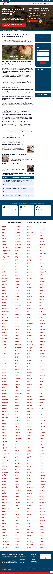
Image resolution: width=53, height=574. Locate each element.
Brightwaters (5, 348)
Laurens (16, 512)
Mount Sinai (29, 342)
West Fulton (42, 483)
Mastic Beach (29, 269)
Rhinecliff (29, 548)
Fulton (16, 311)
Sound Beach (42, 329)
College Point (5, 460)
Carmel (4, 381)
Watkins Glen (42, 465)
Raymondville (29, 530)
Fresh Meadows (18, 309)
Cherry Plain (5, 415)
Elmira (16, 260)
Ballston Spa (5, 280)
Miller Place (29, 308)
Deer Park (4, 514)
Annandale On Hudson (7, 250)
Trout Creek (42, 396)
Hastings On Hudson (18, 393)
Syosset (41, 381)
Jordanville (17, 472)
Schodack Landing (43, 283)
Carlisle (4, 380)
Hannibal (16, 381)
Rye (40, 260)
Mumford (29, 350)
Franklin (16, 302)
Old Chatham (29, 424)
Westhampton (42, 511)
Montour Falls (29, 327)
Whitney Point (42, 520)
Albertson (4, 230)
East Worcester (18, 247)
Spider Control (22, 559)
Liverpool (16, 530)
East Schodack (18, 241)
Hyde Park (17, 441)
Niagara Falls (29, 386)
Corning (4, 484)
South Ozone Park (43, 339)
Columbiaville (5, 465)
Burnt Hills (4, 363)
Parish (28, 453)
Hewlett (16, 406)
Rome (41, 242)
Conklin (4, 468)
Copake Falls (5, 477)
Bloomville (5, 321)
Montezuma (29, 326)
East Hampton (5, 545)
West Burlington (42, 478)
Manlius (28, 241)
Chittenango (5, 423)
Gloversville (17, 345)
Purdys (28, 517)
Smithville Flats (42, 323)
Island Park (17, 450)
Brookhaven (5, 354)
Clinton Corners (5, 445)
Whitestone (42, 518)
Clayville (4, 438)
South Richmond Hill (43, 342)
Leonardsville (17, 518)
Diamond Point (5, 524)
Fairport (16, 275)
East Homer (5, 547)
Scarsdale (41, 278)
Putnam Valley (30, 518)
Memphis (29, 287)
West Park (41, 496)
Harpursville (17, 386)
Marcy (28, 250)
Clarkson (4, 430)
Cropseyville (5, 498)
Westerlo (41, 506)
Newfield (29, 380)
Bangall (4, 281)
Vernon (41, 421)
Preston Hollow (30, 512)
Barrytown (5, 284)
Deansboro (5, 512)
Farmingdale (17, 278)
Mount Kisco (29, 339)
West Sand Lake (42, 498)
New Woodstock (30, 374)
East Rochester (18, 238)
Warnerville (42, 451)
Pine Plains (29, 477)
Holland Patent (17, 420)
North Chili (29, 401)
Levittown (17, 520)
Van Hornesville (42, 420)
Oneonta (29, 432)
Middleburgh (29, 299)
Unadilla (41, 406)
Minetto (28, 317)
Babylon (4, 271)
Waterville (41, 462)
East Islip (4, 548)
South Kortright (42, 335)
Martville (28, 256)
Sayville (41, 277)
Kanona (16, 474)
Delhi (4, 518)
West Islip (41, 490)
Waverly (41, 466)
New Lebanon (29, 366)
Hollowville (17, 423)
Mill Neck (28, 305)
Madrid (28, 224)
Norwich (28, 411)
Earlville (4, 538)
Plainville (29, 483)
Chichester (5, 418)
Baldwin (4, 274)
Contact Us (40, 3)
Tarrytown (41, 386)
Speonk (41, 351)
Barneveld (5, 283)
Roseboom (42, 247)
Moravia (28, 330)
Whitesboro (42, 517)
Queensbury (29, 526)
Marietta (28, 253)
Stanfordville (42, 360)
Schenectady (42, 280)
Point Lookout (29, 493)
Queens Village (30, 524)
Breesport (4, 336)
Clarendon (5, 427)
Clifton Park (5, 442)
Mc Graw (29, 274)
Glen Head (17, 336)
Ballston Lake (5, 278)
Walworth (41, 444)
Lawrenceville (17, 515)
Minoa (28, 318)
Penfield (28, 463)
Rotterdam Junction (43, 253)
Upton (41, 411)
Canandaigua (5, 372)
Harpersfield (17, 384)
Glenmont (17, 341)
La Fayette (17, 495)
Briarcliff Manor (5, 342)
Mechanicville (29, 277)
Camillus (4, 368)
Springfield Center (43, 356)
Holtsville (16, 424)
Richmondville (42, 229)
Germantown (17, 326)
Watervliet (41, 463)
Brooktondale (5, 357)
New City (29, 359)
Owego (28, 445)
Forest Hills (17, 295)
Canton (4, 377)
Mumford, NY (7, 1)
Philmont (29, 466)
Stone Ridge (42, 369)
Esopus (16, 269)
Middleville (29, 302)
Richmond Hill (42, 227)
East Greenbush (6, 544)
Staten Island (42, 363)
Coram (4, 480)
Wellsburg (41, 474)
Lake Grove (17, 498)
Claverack (5, 435)
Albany (4, 229)
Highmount (17, 412)
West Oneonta (42, 495)
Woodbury (42, 529)
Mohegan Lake (30, 323)
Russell (41, 259)
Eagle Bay (4, 536)
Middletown (29, 301)
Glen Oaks (17, 338)
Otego (28, 442)
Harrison (16, 387)
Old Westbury (29, 427)
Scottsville (41, 287)
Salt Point (41, 266)
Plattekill (28, 484)
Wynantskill (42, 541)
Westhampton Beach (43, 512)
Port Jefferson (30, 502)
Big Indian (4, 314)
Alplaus (4, 236)
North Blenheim (30, 398)
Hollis (16, 421)
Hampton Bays (18, 378)
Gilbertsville (17, 329)
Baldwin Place (5, 275)
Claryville (4, 433)
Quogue (28, 527)
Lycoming (17, 545)
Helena (16, 398)
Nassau (28, 353)
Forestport (17, 296)
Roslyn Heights (42, 251)
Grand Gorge (17, 353)
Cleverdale (5, 441)
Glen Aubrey (17, 333)
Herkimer (16, 402)
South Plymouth (42, 341)
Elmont (16, 262)
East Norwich (17, 233)
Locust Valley (17, 539)
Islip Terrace (17, 454)
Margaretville (29, 251)
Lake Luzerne (17, 502)
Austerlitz (4, 265)
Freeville (16, 308)
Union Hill (41, 408)
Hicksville (16, 408)
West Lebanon (42, 492)
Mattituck (29, 271)
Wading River (42, 436)
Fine (16, 286)
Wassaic (41, 456)
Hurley (16, 439)
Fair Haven (17, 274)
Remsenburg (29, 539)
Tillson (41, 390)
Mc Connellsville (30, 272)
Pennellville (29, 465)
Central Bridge (5, 399)
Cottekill (4, 490)
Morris (28, 333)
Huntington (17, 436)
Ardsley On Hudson (6, 256)
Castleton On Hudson (7, 386)
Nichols (28, 387)
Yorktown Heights (43, 545)
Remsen (28, 538)
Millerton (28, 309)
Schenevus (42, 281)
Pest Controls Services (27, 573)
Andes (4, 248)
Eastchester (17, 248)
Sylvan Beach (42, 380)
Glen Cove (17, 335)
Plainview (29, 481)
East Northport (17, 232)
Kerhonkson (17, 478)
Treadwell (41, 395)
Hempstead (17, 399)
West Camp (42, 480)
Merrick (28, 293)
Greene (16, 359)
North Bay (29, 396)
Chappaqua (5, 405)
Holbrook (16, 418)
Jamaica (16, 459)
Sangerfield (42, 269)
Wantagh (41, 448)
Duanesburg (5, 533)
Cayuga (4, 389)
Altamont (4, 238)
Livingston (17, 532)
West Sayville (42, 499)
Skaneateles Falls (43, 314)
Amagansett (5, 239)
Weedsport (42, 471)
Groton (16, 366)
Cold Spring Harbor (6, 459)
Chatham (4, 409)
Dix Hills (4, 526)
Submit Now (43, 63)
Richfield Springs (43, 224)
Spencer (41, 347)
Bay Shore (5, 289)
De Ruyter (4, 511)
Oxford (28, 447)
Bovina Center (5, 332)
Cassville (4, 383)
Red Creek (29, 533)
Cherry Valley (5, 417)
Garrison (16, 323)
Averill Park (5, 268)
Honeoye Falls (17, 427)
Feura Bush (17, 284)
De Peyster (5, 509)
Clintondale (5, 447)
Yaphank (41, 542)
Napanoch (29, 351)
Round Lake (42, 254)
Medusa (28, 281)
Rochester (41, 238)
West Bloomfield (43, 477)
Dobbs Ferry (5, 527)
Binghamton (5, 315)
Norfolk (28, 393)
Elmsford (16, 263)
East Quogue (17, 236)
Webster (41, 469)
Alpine (4, 235)
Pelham (28, 462)
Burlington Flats (5, 362)
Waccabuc (42, 433)
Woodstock (42, 536)
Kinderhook (17, 483)
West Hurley (42, 489)
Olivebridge (29, 429)
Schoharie (41, 284)
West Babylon (42, 475)
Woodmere (42, 533)
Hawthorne (17, 396)
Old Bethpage (29, 423)
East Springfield (18, 244)
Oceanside (29, 418)
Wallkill (41, 441)
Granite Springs (18, 354)
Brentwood (5, 338)
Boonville (4, 330)
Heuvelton (17, 405)
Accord (4, 224)
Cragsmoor (5, 492)
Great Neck (17, 356)
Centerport (5, 398)
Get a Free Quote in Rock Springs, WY (13, 25)
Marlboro (29, 254)
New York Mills (29, 377)
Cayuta (4, 390)
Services (34, 3)
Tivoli (41, 393)
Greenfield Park (18, 360)
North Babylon (30, 395)
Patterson (29, 457)
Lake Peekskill (17, 503)
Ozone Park (29, 450)
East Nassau (17, 230)
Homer (16, 426)
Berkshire (4, 305)
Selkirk (41, 293)
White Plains (42, 515)
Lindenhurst (17, 523)
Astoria (4, 260)
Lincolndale (17, 521)
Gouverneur (17, 348)
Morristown (29, 335)
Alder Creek (5, 233)
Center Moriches (6, 395)
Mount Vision (29, 348)
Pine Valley (29, 478)
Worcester (41, 538)
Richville (41, 230)
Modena (28, 320)
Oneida (28, 430)
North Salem (29, 406)
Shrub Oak (41, 308)
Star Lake (41, 362)
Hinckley (16, 415)
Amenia (4, 242)
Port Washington (30, 505)
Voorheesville (42, 432)
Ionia (16, 447)
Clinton (4, 444)
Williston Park (42, 521)
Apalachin (5, 251)
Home (30, 3)
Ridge (41, 232)
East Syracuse (17, 245)
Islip (16, 453)
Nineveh (28, 390)
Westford (41, 509)
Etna (16, 272)
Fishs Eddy (17, 289)
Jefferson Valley (18, 466)
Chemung (5, 411)
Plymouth (29, 490)
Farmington (17, 280)
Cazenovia (5, 392)
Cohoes (4, 454)
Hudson (16, 433)
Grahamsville (17, 351)
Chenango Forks (6, 414)
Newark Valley (29, 378)
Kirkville (16, 487)
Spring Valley (42, 354)
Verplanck (41, 427)
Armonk (4, 259)
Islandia (16, 451)
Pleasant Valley (30, 487)
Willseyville (42, 524)
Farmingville (17, 281)
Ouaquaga (29, 444)
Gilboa (16, 330)
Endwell (16, 266)
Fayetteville (17, 283)
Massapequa (29, 263)
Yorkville (41, 547)
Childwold (4, 420)
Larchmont (17, 508)
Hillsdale (16, 414)
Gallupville (17, 314)
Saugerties (42, 272)
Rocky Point (42, 241)
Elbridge (16, 254)
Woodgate (42, 530)
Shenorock (42, 299)
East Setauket (17, 242)
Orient (28, 433)
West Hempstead (43, 486)
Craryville (4, 495)
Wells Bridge (42, 472)
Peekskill (28, 460)
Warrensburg (42, 453)
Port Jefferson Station (31, 503)
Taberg (41, 384)
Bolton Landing (5, 329)
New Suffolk (29, 372)
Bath (4, 287)
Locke (16, 535)
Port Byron (29, 496)
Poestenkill (29, 492)
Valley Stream (42, 417)
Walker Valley (42, 439)
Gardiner (16, 320)
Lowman (16, 544)
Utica (41, 412)
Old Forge (29, 426)
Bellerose (4, 301)
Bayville (4, 293)
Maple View (29, 244)
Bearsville (4, 295)
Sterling (41, 365)
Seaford (41, 290)
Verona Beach (42, 426)
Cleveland (5, 439)
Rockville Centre (42, 239)
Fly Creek (16, 293)
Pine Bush (29, 472)
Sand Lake (41, 268)
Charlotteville (5, 406)
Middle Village (29, 298)
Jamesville (17, 463)
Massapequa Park (30, 265)
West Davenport (43, 481)
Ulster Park (41, 405)
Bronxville (4, 353)
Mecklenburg (29, 278)
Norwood (29, 412)
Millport (28, 311)
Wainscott (41, 438)
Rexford (28, 545)
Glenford (16, 339)
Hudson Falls (17, 435)
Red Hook (29, 535)
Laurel (16, 511)
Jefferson (17, 465)
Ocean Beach (29, 417)
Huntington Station (18, 438)
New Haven (29, 362)
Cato (4, 387)
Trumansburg (42, 399)
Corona (4, 486)
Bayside (4, 292)
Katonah (16, 475)
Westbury (41, 505)
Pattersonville (29, 459)
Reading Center (30, 532)
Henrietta (17, 401)
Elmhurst (16, 259)
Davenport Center (6, 506)
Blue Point (4, 324)
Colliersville (5, 462)
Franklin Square (18, 305)
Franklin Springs (18, 304)
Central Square (5, 402)
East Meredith (17, 227)
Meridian (29, 292)
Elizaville (16, 256)
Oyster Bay (29, 448)
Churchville (5, 424)
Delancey (4, 515)
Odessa (28, 420)
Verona (41, 424)
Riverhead (41, 236)
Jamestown (17, 462)
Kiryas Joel (17, 490)
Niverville (29, 392)
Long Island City (18, 542)
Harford (16, 383)
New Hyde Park (30, 363)
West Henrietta (42, 487)
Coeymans (5, 451)
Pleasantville (29, 489)
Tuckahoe (41, 402)
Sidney (41, 309)
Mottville (28, 338)
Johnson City (17, 469)
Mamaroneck (29, 236)
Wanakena (42, 447)
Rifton (41, 235)
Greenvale (17, 365)
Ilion (16, 442)
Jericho (16, 468)
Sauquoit (41, 274)
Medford (29, 280)
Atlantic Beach (5, 262)
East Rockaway (18, 239)
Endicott (16, 265)
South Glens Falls (43, 333)
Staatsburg (42, 357)
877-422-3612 (47, 1)
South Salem (42, 344)
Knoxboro (17, 493)
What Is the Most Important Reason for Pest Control (43, 38)
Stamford (41, 359)
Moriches (29, 332)
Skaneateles (42, 312)
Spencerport (42, 348)
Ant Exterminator (23, 556)
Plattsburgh (29, 486)
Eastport (16, 250)
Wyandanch (42, 539)
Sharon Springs (42, 296)
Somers (41, 326)
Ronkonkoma (42, 244)
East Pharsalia (17, 235)
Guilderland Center (18, 369)
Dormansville (5, 530)
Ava (3, 266)
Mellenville (29, 283)
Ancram (4, 245)
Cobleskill (4, 450)
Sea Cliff (41, 289)
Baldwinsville (5, 277)
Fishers (16, 287)
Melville (28, 286)
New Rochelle (29, 371)
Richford (41, 226)
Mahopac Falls (30, 227)
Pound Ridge (29, 511)
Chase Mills (5, 408)
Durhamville (5, 535)
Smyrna (41, 324)
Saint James (42, 263)
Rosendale (42, 248)
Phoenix (28, 469)
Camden (4, 366)
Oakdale (29, 414)
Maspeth (29, 262)
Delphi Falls (5, 521)
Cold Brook (5, 456)
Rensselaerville (30, 544)
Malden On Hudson (30, 232)
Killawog (16, 481)
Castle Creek (5, 384)
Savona (41, 275)
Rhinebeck (29, 547)
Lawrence (17, 514)
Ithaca (16, 456)
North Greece (29, 402)
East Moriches (17, 229)
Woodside (41, 535)
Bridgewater (5, 345)
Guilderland (17, 368)
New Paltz (29, 369)
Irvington (16, 448)
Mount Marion (29, 341)
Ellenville (16, 257)
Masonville (29, 260)
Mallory (28, 233)
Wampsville (42, 445)
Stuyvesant (42, 374)
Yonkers (41, 544)
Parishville (29, 454)
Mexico (28, 295)
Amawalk (4, 241)
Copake (4, 475)
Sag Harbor (42, 262)
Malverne (29, 235)
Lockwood (17, 538)
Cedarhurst (5, 393)
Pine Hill (28, 475)
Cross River (5, 499)
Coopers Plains (5, 472)
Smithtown (42, 321)
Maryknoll (29, 257)
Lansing (16, 506)
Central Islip (5, 401)
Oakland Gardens (30, 415)
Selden (41, 292)
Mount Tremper (30, 344)
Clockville (4, 448)
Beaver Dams (5, 296)
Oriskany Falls (29, 436)
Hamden (16, 375)
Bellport (4, 304)
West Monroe (42, 493)
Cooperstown (5, 474)
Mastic (28, 268)
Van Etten (41, 418)
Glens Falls (17, 342)
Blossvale (4, 323)
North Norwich (30, 405)
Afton (4, 227)
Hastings (16, 392)
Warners (41, 450)
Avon (4, 269)
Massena (29, 266)
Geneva (16, 324)
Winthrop (41, 527)
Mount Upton (29, 345)
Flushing (16, 292)
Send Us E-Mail (34, 558)
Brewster (4, 341)
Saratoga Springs (43, 271)
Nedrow (28, 354)
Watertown (42, 460)
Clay (4, 436)
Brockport (4, 350)
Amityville (4, 244)
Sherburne (41, 301)
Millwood (29, 312)
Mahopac (29, 226)
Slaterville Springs (43, 315)
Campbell (4, 369)
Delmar (4, 520)
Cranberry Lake (5, 493)
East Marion (17, 224)
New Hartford (29, 360)
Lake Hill (16, 499)
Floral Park (17, 290)
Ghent (16, 327)
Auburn (4, 263)
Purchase (29, 515)
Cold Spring (5, 457)
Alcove (4, 232)
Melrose (28, 284)
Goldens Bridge (18, 347)
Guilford (16, 371)
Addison (4, 226)
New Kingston (29, 365)
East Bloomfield (6, 541)
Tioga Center (42, 392)
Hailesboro (17, 372)
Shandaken (42, 295)
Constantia (5, 471)
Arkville (4, 257)
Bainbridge (5, 272)
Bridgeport (5, 344)
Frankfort (16, 301)
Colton (4, 463)
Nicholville (29, 389)
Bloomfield (5, 318)
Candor (4, 375)
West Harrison (42, 484)
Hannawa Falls (17, 380)
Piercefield (29, 471)
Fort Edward (17, 299)
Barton (4, 286)
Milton (28, 314)
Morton (28, 336)
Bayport (4, 290)
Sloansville (42, 318)
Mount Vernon (30, 347)
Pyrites (28, 520)
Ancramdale (5, 247)
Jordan (16, 471)
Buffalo (4, 360)
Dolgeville (4, 529)
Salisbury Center (43, 265)
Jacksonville (17, 457)
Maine (28, 229)
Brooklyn (4, 356)
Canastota (5, 374)
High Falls (17, 409)
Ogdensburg (29, 421)
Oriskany (29, 435)
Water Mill (41, 457)
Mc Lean (28, 275)
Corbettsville (5, 481)
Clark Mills (4, 429)
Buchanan (5, 359)
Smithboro (42, 320)
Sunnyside (41, 378)
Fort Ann (16, 298)
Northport (29, 409)
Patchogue (29, 456)
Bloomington (5, 320)
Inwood (16, 445)
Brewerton (5, 339)
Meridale (29, 290)
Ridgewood (42, 233)
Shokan (41, 305)
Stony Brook (42, 371)
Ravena (28, 529)
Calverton (4, 365)
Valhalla (41, 415)
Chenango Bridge (6, 412)
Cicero (4, 426)
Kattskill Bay (17, 477)
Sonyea (41, 327)
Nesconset (29, 356)
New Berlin (29, 357)
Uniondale (41, 409)
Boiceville (4, 327)
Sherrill (41, 302)
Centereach (5, 396)
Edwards (16, 253)
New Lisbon (29, 368)
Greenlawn (17, 362)
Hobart (16, 417)
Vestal (41, 429)
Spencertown (42, 350)
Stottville (41, 372)
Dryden (4, 532)
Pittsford (29, 480)
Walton (41, 442)
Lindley (16, 524)
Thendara (41, 387)
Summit (41, 377)
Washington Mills (43, 454)
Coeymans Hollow (6, 453)
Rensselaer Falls (30, 542)
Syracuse (41, 383)
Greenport (17, 363)
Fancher (16, 277)
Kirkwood (17, 489)
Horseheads (17, 429)
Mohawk (28, 321)
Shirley (41, 304)
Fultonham (17, 312)
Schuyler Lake (42, 286)
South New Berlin (43, 336)
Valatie (41, 414)
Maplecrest (29, 245)
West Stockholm (43, 502)
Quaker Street (29, 521)
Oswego (28, 441)
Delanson (4, 517)
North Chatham (30, 399)
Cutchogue (5, 503)
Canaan (4, 371)
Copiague (5, 478)
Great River (17, 357)
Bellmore (4, 302)
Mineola (28, 315)
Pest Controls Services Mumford (10, 30)
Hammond (17, 377)
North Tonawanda (30, 408)
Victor (41, 430)
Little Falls (17, 529)
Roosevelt (41, 245)
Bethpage (5, 309)
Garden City (17, 318)
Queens (28, 523)
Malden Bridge (30, 230)
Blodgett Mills (5, 317)
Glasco (16, 332)
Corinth (4, 483)
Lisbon (16, 526)
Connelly (4, 469)
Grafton (16, 350)
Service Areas (46, 3)
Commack (5, 466)
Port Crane (29, 499)
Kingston (16, 486)
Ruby (41, 256)
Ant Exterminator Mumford (20, 30)
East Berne (5, 539)
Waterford (41, 459)
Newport (29, 381)
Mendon (28, 289)
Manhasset (29, 238)
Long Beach (17, 541)
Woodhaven (42, 532)
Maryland (29, 259)
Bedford (4, 298)
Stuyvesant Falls (43, 375)
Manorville (29, 242)
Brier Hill (4, 347)
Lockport (16, 536)
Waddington (42, 435)
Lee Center (17, 517)
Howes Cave (17, 432)
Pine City (29, 474)
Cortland (4, 487)
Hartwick (16, 390)
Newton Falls (29, 383)
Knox (16, 492)
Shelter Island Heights (43, 298)
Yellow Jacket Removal (23, 558)
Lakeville (16, 505)
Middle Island (29, 296)
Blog (20, 564)
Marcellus (29, 248)
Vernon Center (42, 423)
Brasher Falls (5, 335)
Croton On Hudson (6, 502)
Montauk (29, 324)
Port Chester (29, 498)
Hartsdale (17, 389)
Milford (28, 304)
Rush (40, 257)
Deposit (4, 523)
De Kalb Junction (6, 508)
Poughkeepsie (30, 509)
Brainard (4, 333)
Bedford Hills (5, 299)
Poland (28, 495)
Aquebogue (5, 253)
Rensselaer (29, 541)
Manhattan (29, 239)
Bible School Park (6, 311)
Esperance (17, 271)
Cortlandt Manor (6, 489)
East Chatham (5, 542)
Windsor (41, 526)
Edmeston (17, 251)
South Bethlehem (43, 330)
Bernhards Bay (5, 308)
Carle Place (5, 378)
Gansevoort (17, 317)
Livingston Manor (18, 533)
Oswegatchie (29, 439)
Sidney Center (42, 311)
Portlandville (29, 506)
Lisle (16, 527)
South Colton (42, 332)
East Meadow (17, 226)
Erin (15, 268)
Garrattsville (17, 321)
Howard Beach (17, 430)
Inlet (16, 444)
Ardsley (4, 254)
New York (29, 375)
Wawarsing (42, 468)
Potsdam (29, 508)
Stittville (41, 368)
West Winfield (42, 503)
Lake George (17, 496)
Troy (40, 398)
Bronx (4, 351)
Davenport (5, 505)
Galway (16, 315)
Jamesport (17, 460)
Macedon (17, 548)
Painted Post (29, 451)
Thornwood (42, 389)
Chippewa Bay (5, 421)
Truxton (41, 401)
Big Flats (4, 312)
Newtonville (29, 384)
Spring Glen (42, 353)
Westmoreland (42, 514)
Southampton (42, 345)
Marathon (29, 247)
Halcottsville (17, 374)
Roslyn (41, 250)
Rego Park (29, 536)
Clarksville (4, 432)
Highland (16, 411)
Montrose (29, 329)
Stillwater (41, 366)
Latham (16, 509)
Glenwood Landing (18, 344)
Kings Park (17, 484)
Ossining (29, 438)
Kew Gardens (17, 480)
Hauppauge (17, 395)
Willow (41, 523)
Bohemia (4, 326)
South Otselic (42, 338)
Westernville (42, 508)
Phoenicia (29, 468)
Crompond (5, 496)
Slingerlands (42, 317)
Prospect (29, 514)
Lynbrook (17, 547)
